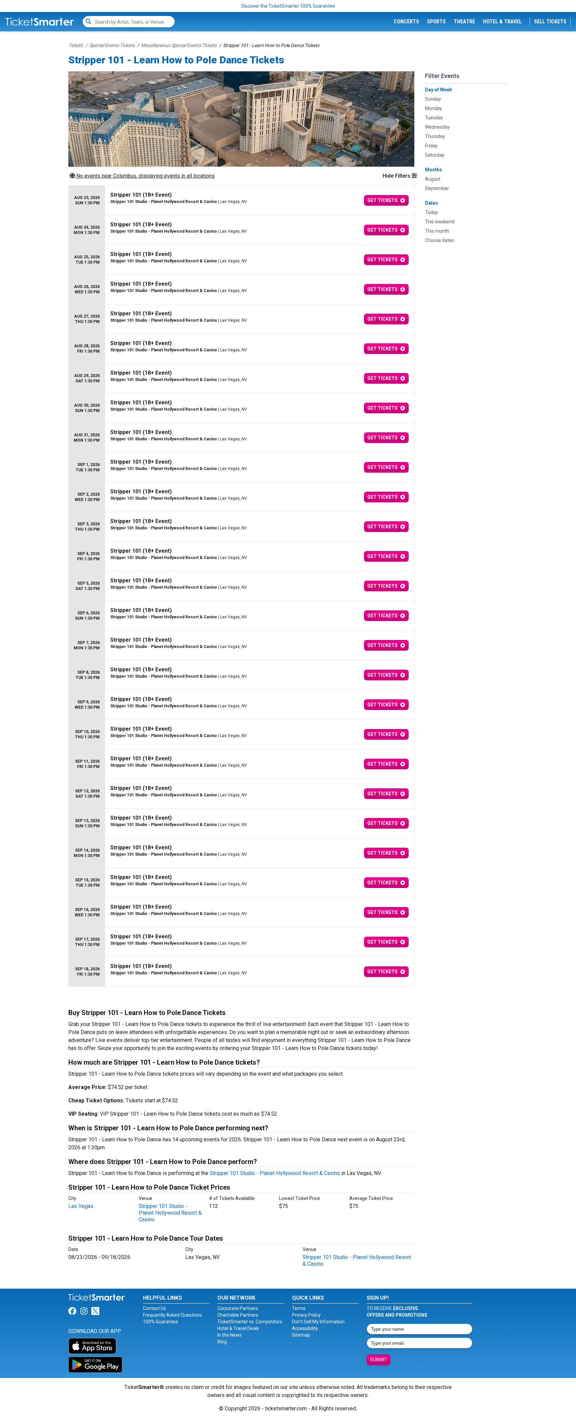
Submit (378, 1359)
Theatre (464, 21)
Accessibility (305, 1328)
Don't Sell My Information (318, 1321)
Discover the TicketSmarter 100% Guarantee (288, 6)
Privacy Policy (306, 1315)
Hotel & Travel (502, 21)
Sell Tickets (550, 21)
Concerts (406, 21)
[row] (241, 200)
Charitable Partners (237, 1315)
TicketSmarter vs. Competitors (249, 1321)
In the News (229, 1335)
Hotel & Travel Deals (238, 1328)
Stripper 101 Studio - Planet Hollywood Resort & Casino (275, 1173)
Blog (222, 1341)
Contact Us (154, 1308)
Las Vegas (80, 1206)
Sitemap (301, 1335)
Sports (436, 21)
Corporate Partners (237, 1308)
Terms (299, 1308)
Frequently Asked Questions (172, 1315)
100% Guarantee (160, 1321)
